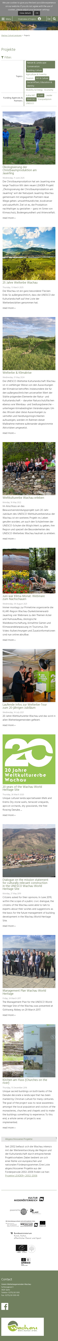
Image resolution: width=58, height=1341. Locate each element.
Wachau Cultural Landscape (11, 35)
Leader (49, 95)
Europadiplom (44, 99)
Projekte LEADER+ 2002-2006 (21, 1176)
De (49, 19)
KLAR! (40, 95)
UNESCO (30, 103)
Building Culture (34, 70)
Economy (48, 90)
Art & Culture (42, 78)
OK (37, 13)
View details (25, 13)
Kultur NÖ (30, 95)
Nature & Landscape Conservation (36, 64)
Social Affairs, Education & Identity (39, 84)
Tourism (29, 78)
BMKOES (31, 99)
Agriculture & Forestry (36, 74)
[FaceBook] (4, 1307)
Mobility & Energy (34, 90)
